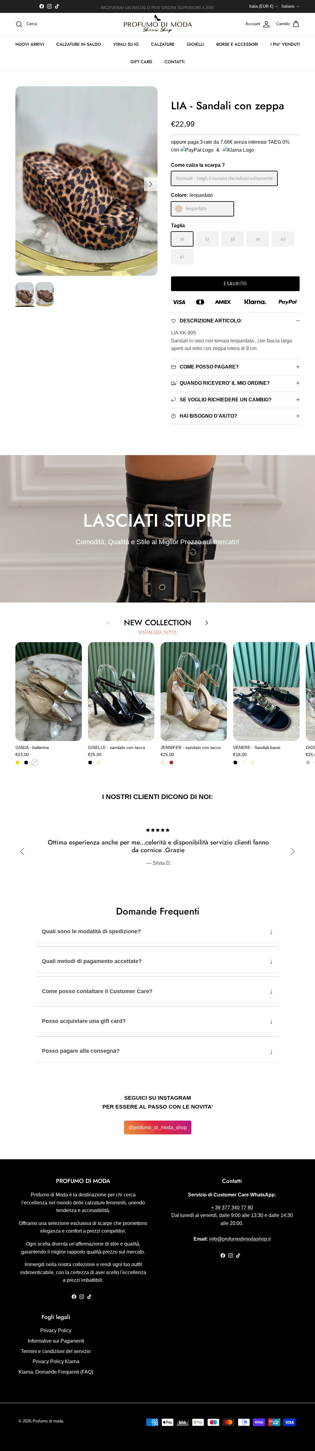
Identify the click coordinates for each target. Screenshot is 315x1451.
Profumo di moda (48, 1421)
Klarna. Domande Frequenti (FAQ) (55, 1372)
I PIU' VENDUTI (285, 44)
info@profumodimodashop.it (240, 1239)
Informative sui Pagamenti (56, 1341)
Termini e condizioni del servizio (56, 1351)
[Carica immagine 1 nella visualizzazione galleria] (86, 181)
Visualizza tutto (157, 632)
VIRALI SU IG (126, 44)
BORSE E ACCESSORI (237, 44)
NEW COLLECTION (157, 622)
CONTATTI (175, 62)
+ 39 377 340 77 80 (232, 1207)
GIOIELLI (195, 44)
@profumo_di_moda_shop (158, 1127)
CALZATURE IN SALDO (78, 44)
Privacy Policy (55, 1330)
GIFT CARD (141, 62)
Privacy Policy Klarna (56, 1361)
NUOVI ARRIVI (29, 44)
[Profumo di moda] (157, 24)
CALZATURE (162, 44)
